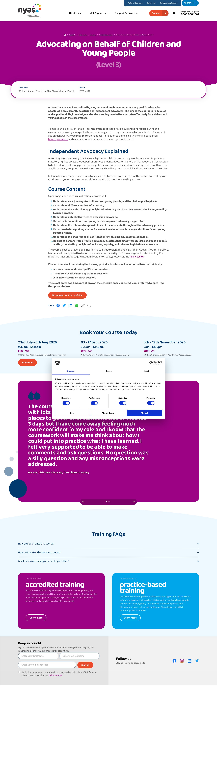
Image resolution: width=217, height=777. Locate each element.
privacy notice (55, 675)
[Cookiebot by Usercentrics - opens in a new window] (151, 363)
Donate (156, 13)
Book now (27, 363)
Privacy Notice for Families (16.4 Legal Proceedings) (94, 728)
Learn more (36, 618)
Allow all (144, 413)
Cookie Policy (46, 728)
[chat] (77, 305)
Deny (72, 413)
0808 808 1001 (190, 14)
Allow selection (108, 413)
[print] (89, 305)
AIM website (137, 257)
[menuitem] (135, 3)
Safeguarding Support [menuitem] (169, 3)
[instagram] (182, 661)
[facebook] (58, 305)
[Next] (134, 502)
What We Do (83, 35)
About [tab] (146, 371)
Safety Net (153, 708)
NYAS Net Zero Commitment (176, 728)
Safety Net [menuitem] (151, 3)
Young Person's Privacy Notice (71, 728)
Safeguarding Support (159, 728)
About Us (72, 35)
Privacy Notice (58, 728)
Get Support (82, 708)
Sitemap (115, 728)
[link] (83, 305)
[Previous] (83, 502)
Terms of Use (128, 728)
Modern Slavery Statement (193, 728)
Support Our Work (106, 708)
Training (93, 35)
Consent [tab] (70, 371)
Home (20, 728)
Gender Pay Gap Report (140, 728)
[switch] (94, 403)
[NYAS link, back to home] (29, 10)
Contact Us (32, 728)
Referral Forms (131, 708)
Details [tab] (109, 371)
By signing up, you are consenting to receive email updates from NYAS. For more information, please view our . (59, 674)
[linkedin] (70, 305)
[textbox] (38, 656)
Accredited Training (106, 35)
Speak (189, 3)
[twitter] (64, 305)
